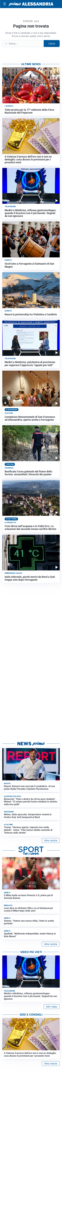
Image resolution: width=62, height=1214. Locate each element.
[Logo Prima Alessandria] (31, 4)
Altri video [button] (51, 1006)
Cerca (51, 43)
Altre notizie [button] (50, 840)
